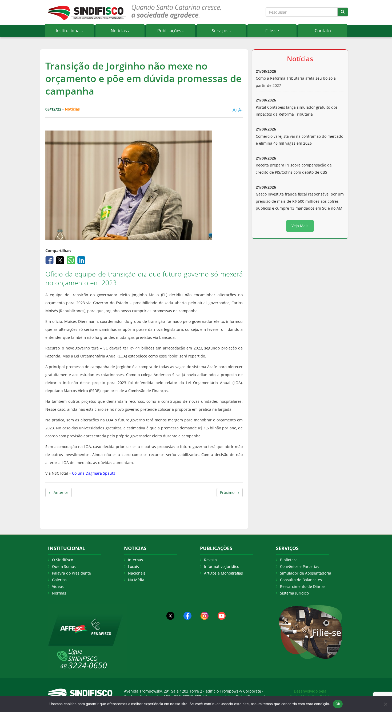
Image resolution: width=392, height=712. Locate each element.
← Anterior (58, 492)
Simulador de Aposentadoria (305, 573)
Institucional (68, 31)
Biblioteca (289, 559)
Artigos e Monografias (223, 573)
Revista (210, 559)
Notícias (119, 31)
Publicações (169, 31)
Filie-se (272, 31)
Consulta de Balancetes (301, 579)
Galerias (59, 579)
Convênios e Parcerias (299, 566)
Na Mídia (136, 579)
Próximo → (229, 492)
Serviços (220, 31)
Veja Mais (300, 225)
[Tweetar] (60, 259)
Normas (59, 593)
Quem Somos (64, 566)
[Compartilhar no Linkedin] (81, 259)
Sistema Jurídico (294, 593)
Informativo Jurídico (221, 566)
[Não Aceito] (385, 704)
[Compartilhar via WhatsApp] (71, 259)
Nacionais (137, 573)
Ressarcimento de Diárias (303, 586)
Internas (135, 559)
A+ (235, 110)
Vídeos (58, 586)
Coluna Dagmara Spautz (94, 473)
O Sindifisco (62, 559)
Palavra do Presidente (71, 573)
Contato (323, 31)
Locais (133, 566)
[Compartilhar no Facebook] (50, 259)
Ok (337, 704)
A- (240, 110)
